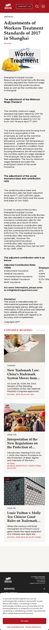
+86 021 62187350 (40, 580)
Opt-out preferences (15, 627)
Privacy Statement (33, 627)
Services (9, 589)
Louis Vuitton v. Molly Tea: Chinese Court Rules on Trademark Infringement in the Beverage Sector (24, 517)
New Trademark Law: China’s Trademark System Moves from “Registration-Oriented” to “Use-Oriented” (23, 374)
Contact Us (24, 6)
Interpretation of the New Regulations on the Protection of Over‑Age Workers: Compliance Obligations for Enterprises (22, 443)
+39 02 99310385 (41, 581)
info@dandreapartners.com (37, 583)
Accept (24, 621)
